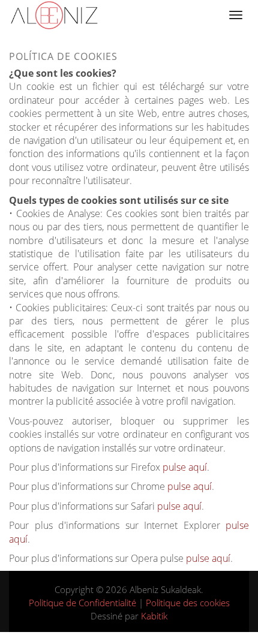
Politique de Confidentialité (82, 603)
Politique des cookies (188, 603)
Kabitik (154, 616)
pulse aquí (185, 467)
